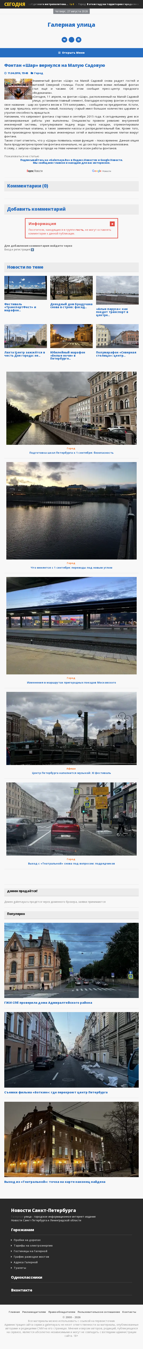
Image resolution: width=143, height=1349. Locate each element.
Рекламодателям (34, 1312)
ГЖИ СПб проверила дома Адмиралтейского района (48, 1003)
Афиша (71, 768)
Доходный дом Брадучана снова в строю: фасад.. (71, 305)
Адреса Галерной (26, 1262)
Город (38, 73)
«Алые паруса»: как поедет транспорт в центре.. (112, 312)
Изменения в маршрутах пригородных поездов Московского (71, 682)
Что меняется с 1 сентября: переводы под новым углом (71, 567)
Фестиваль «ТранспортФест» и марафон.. (20, 307)
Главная (14, 1312)
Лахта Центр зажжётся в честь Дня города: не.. (24, 353)
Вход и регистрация (17, 249)
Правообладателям (61, 1312)
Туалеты (20, 1268)
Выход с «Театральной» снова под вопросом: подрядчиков (71, 863)
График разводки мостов (31, 1256)
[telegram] (71, 40)
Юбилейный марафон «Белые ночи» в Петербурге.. (67, 355)
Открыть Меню (73, 52)
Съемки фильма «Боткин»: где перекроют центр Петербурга (56, 1092)
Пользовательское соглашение (99, 1312)
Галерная (17, 1216)
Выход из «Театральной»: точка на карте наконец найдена (54, 1182)
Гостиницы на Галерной (30, 1251)
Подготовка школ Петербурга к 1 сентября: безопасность (71, 452)
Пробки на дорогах (27, 1240)
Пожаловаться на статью (21, 156)
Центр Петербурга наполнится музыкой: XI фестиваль (71, 773)
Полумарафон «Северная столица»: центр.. (116, 353)
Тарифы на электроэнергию (33, 1245)
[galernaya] (78, 40)
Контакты (129, 1312)
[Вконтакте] (64, 40)
